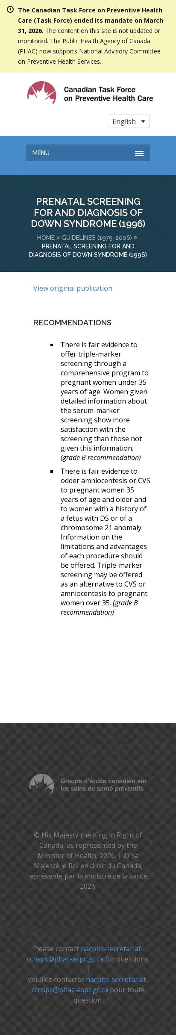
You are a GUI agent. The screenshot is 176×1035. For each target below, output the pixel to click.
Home (46, 237)
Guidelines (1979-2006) (97, 237)
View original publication (72, 288)
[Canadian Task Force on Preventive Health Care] (72, 92)
